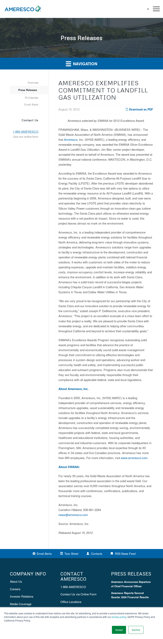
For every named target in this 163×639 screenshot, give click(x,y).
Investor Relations (21, 596)
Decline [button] (136, 629)
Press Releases (27, 90)
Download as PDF (140, 109)
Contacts (96, 554)
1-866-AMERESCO (73, 587)
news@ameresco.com (73, 515)
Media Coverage (20, 604)
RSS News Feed (125, 554)
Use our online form (25, 136)
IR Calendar (31, 98)
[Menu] (154, 9)
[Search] (146, 9)
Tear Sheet (71, 554)
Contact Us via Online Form (78, 594)
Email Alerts (31, 104)
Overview (33, 82)
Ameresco (71, 139)
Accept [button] (119, 629)
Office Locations (71, 602)
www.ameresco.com (134, 458)
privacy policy (119, 616)
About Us (16, 581)
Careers (15, 589)
